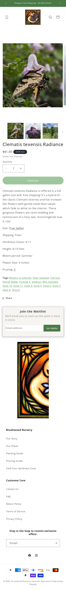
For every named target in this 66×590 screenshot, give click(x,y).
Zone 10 (7, 285)
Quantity (7, 161)
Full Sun (55, 277)
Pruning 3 (24, 281)
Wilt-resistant (50, 281)
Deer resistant (41, 277)
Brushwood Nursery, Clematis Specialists (31, 581)
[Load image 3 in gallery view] (50, 131)
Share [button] (9, 298)
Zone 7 (56, 285)
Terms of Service (15, 511)
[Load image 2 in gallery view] (33, 131)
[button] (6, 17)
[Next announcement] (60, 3)
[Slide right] (62, 131)
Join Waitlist (52, 328)
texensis (36, 281)
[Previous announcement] (6, 3)
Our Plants (12, 446)
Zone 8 (7, 290)
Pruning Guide (14, 461)
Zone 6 (47, 285)
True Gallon (16, 228)
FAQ (8, 496)
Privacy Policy (14, 519)
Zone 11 (18, 285)
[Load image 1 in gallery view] (15, 131)
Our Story (11, 438)
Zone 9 (16, 290)
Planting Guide (14, 453)
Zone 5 (38, 285)
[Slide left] (3, 131)
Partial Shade (10, 281)
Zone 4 (28, 285)
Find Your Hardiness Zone (21, 468)
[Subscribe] (56, 543)
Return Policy (13, 504)
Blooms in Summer (20, 277)
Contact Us (12, 489)
